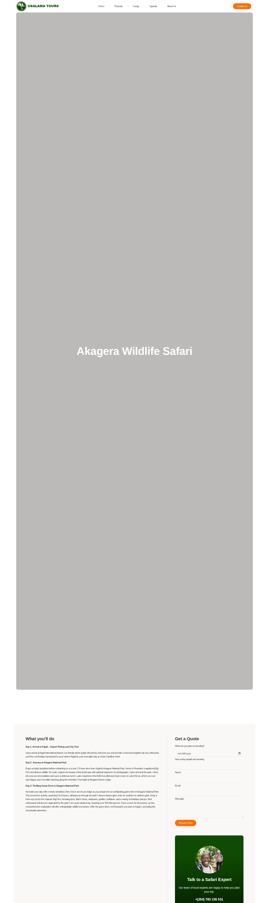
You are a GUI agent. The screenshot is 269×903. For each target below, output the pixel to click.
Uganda (153, 6)
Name (178, 772)
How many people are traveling (189, 759)
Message (179, 799)
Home (101, 6)
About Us (171, 6)
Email (177, 786)
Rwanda (119, 6)
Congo (136, 6)
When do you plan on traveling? (189, 746)
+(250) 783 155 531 (209, 899)
